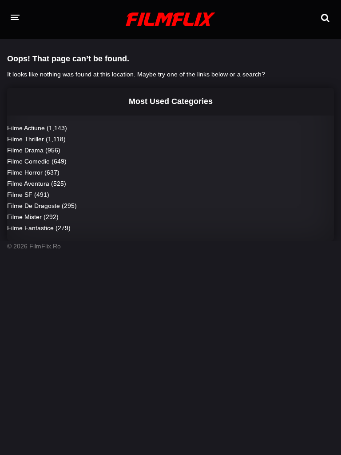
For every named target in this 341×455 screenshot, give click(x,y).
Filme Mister (24, 216)
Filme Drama (25, 150)
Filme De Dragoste (33, 205)
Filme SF (19, 194)
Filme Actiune (26, 128)
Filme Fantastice (30, 227)
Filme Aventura (28, 183)
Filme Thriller (25, 139)
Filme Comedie (28, 161)
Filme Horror (25, 172)
